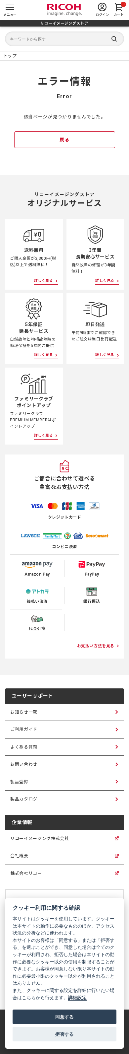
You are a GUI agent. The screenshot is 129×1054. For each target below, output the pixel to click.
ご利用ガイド (23, 729)
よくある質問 (23, 746)
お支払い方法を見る (95, 646)
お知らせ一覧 (23, 712)
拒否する (64, 1034)
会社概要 (19, 859)
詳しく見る (43, 280)
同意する (64, 1016)
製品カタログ (23, 799)
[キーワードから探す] (64, 38)
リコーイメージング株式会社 (39, 841)
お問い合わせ (23, 764)
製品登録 (19, 781)
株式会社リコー (26, 876)
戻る (64, 139)
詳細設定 (77, 997)
